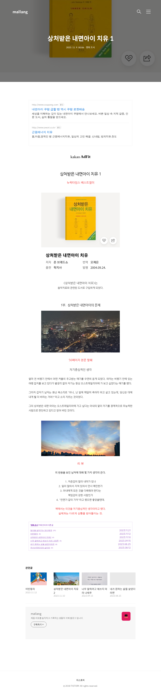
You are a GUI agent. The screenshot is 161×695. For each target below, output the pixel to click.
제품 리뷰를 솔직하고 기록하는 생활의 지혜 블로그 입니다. (57, 618)
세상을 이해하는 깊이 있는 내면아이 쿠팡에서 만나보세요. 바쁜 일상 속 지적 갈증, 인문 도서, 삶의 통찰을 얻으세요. (80, 115)
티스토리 (80, 680)
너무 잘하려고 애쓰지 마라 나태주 (44, 541)
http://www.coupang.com (45, 104)
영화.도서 (34, 525)
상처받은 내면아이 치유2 (40, 537)
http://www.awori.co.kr (43, 127)
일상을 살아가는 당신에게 (41, 530)
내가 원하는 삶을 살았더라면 (42, 544)
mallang (20, 11)
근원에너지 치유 (42, 132)
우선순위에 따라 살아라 (40, 547)
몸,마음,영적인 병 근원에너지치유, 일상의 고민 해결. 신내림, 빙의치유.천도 (74, 136)
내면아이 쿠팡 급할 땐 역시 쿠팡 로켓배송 (58, 109)
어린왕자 (34, 534)
